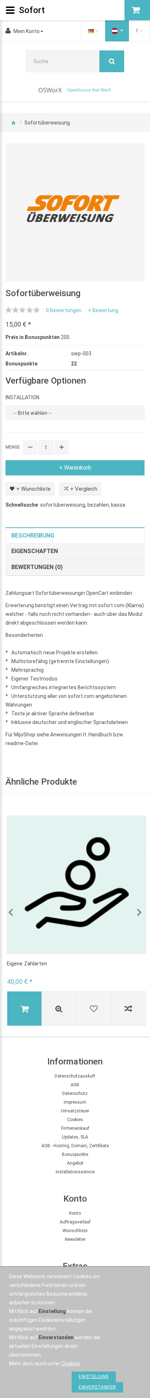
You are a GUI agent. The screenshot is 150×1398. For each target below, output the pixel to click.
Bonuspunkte (75, 1154)
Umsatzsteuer (75, 1110)
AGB (75, 1084)
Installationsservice (75, 1171)
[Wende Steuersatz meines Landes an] (117, 30)
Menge (12, 447)
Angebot (75, 1163)
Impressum (75, 1102)
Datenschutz (75, 1093)
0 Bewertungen (64, 310)
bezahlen (98, 505)
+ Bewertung (103, 310)
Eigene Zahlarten (27, 963)
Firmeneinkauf (75, 1128)
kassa (118, 505)
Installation (22, 397)
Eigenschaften (34, 551)
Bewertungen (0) (37, 567)
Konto (75, 1213)
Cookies (75, 1119)
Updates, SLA (75, 1137)
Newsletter (75, 1239)
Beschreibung (32, 535)
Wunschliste (75, 1230)
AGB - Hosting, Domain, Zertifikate (75, 1145)
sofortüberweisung (62, 505)
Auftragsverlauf (75, 1222)
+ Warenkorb (75, 467)
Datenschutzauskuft (75, 1076)
